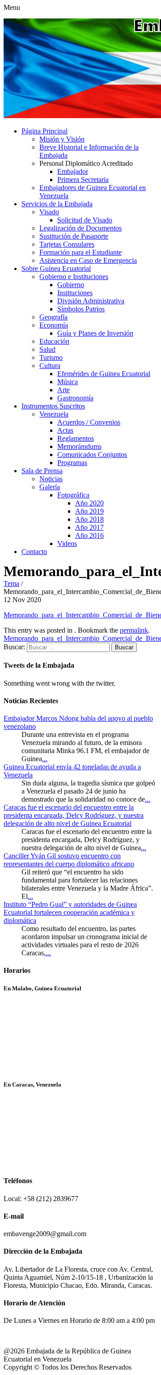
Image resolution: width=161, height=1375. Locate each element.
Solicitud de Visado (84, 220)
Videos (67, 543)
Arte (63, 390)
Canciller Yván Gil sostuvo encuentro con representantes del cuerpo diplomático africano (69, 860)
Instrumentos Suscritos (53, 406)
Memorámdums (79, 446)
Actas (65, 430)
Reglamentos (75, 438)
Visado (49, 212)
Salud (47, 349)
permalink (134, 630)
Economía (53, 325)
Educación (54, 341)
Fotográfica (73, 495)
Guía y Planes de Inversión (95, 333)
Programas (72, 462)
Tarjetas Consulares (66, 244)
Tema (11, 583)
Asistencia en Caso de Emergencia (88, 260)
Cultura (49, 365)
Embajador (72, 171)
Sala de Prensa (42, 471)
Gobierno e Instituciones (73, 276)
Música (67, 382)
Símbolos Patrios (81, 309)
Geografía (53, 317)
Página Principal (44, 131)
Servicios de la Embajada (57, 204)
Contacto (34, 551)
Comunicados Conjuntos (92, 454)
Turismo (51, 357)
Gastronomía (75, 398)
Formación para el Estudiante (80, 252)
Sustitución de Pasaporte (73, 236)
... (44, 759)
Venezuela (53, 414)
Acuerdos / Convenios (88, 422)
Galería (49, 487)
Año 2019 (89, 511)
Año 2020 (89, 503)
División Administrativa (90, 301)
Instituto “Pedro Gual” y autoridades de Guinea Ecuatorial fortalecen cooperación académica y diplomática (70, 912)
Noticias (51, 479)
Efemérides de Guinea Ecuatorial (103, 373)
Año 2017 (89, 527)
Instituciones (75, 293)
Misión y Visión (62, 139)
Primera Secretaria (83, 179)
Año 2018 (89, 519)
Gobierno (70, 284)
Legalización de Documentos (80, 228)
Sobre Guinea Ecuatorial (56, 268)
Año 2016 (89, 535)
